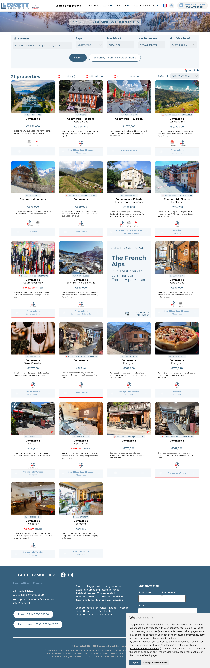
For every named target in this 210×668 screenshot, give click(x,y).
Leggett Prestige (119, 607)
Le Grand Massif (81, 552)
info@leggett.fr (22, 603)
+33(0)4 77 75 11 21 (194, 7)
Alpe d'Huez (81, 153)
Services (122, 5)
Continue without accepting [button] (145, 648)
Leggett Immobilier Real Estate (94, 611)
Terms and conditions (111, 596)
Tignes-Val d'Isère (177, 473)
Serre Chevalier (33, 392)
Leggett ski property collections (105, 586)
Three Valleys (177, 150)
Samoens (81, 554)
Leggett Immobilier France (91, 607)
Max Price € (114, 38)
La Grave (33, 231)
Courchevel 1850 (33, 314)
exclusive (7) (68, 76)
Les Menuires (177, 153)
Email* (142, 605)
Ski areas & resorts (99, 5)
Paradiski (177, 230)
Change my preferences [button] (155, 662)
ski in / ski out (96, 76)
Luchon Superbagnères (129, 233)
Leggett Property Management (94, 614)
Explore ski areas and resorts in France (97, 589)
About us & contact (145, 5)
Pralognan (129, 394)
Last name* (169, 592)
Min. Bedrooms (147, 38)
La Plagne (177, 233)
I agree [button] (135, 662)
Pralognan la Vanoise (129, 392)
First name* (145, 592)
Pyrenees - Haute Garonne (129, 230)
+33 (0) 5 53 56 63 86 (37, 614)
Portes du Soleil (129, 150)
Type (79, 38)
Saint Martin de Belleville (81, 314)
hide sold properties (128, 76)
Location (23, 38)
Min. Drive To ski (180, 38)
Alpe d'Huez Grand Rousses (81, 150)
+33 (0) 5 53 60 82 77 (46, 624)
